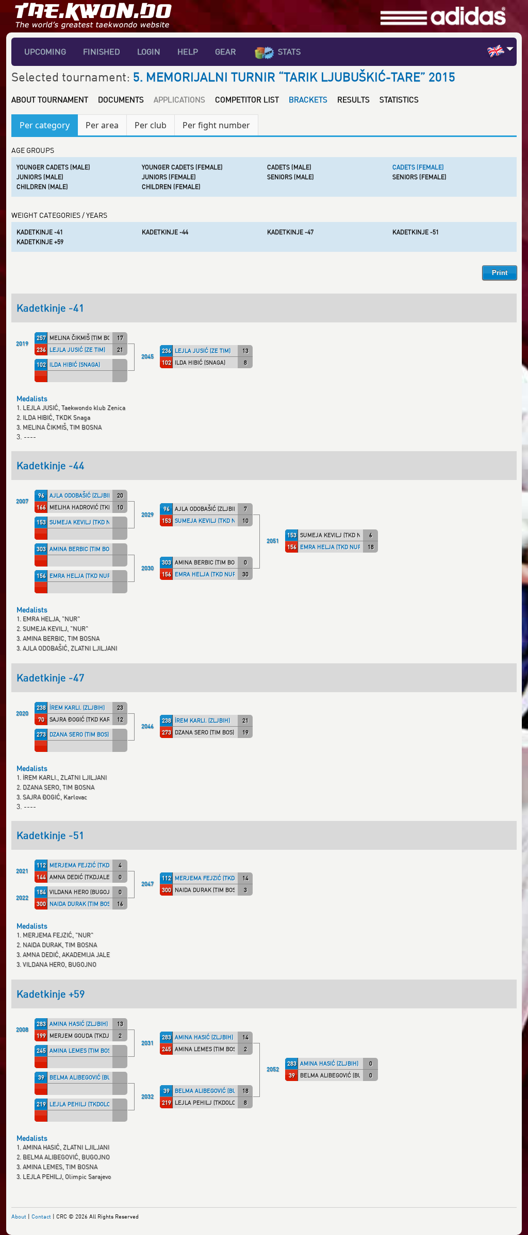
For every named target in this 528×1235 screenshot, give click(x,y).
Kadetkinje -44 (165, 232)
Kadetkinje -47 (290, 232)
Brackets (308, 99)
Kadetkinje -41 (39, 232)
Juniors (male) (39, 177)
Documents (121, 99)
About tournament (49, 99)
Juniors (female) (169, 177)
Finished (101, 51)
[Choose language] (510, 48)
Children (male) (42, 187)
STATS (289, 51)
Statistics (399, 99)
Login (148, 51)
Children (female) (171, 187)
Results (353, 99)
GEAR (225, 51)
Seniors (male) (290, 177)
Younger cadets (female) (182, 167)
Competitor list (247, 99)
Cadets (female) (418, 167)
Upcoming (45, 51)
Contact (41, 1216)
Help (187, 51)
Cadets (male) (289, 167)
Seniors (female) (419, 177)
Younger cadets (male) (53, 167)
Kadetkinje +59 (39, 242)
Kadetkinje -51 (415, 232)
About (18, 1216)
